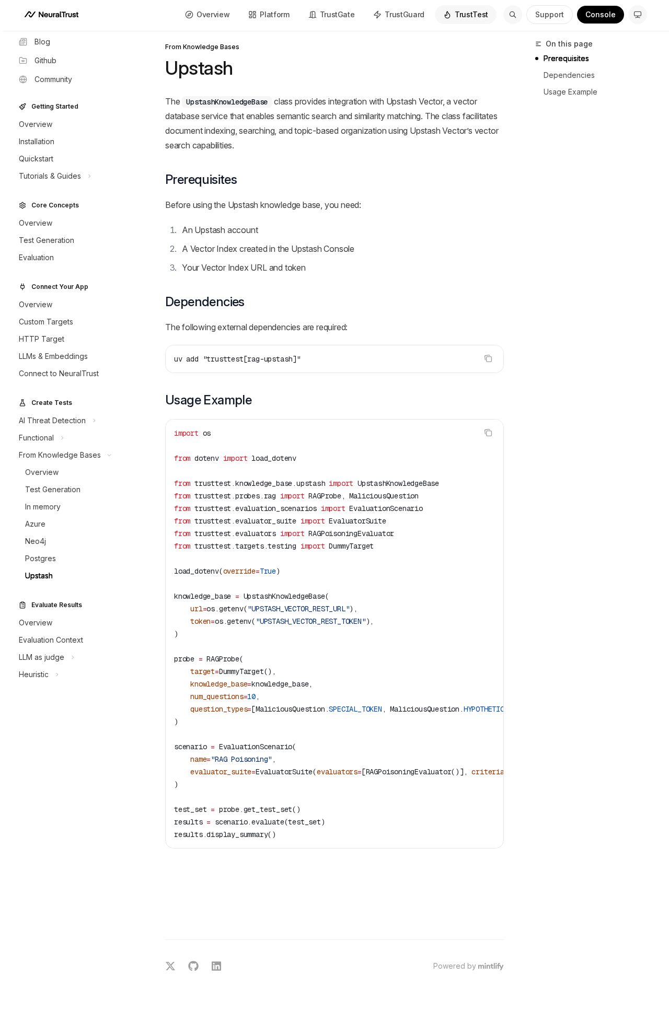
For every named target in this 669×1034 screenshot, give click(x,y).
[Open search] (512, 14)
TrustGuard (404, 14)
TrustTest (471, 14)
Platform (274, 14)
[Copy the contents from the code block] (488, 358)
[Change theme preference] (637, 14)
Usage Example (570, 91)
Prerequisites (566, 58)
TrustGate (337, 14)
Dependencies (569, 75)
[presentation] (334, 634)
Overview (213, 14)
